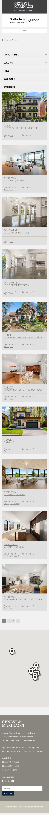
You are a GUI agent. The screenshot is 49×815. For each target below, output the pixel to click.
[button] (35, 677)
